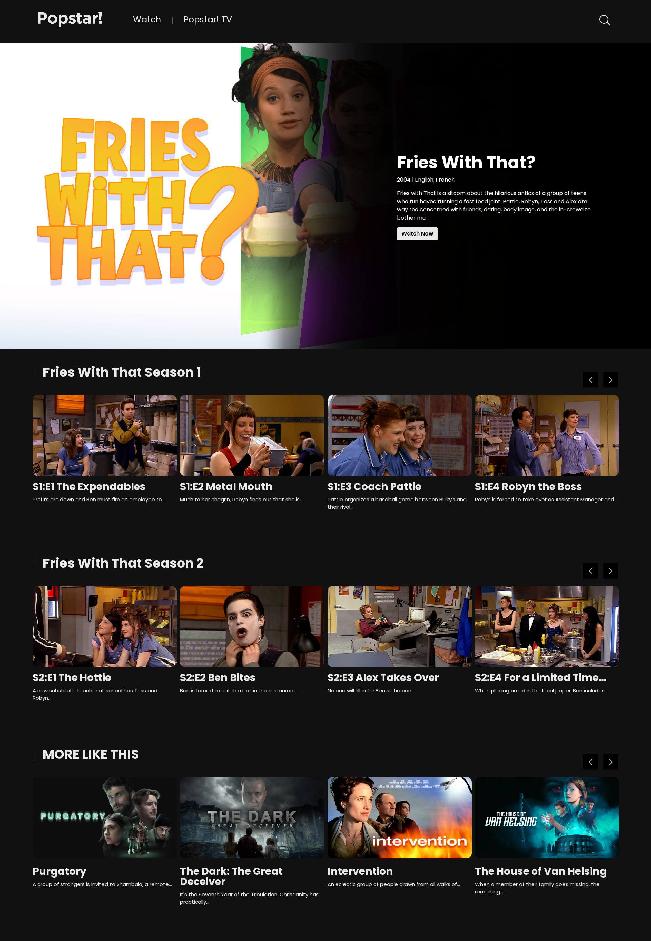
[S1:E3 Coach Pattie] (400, 435)
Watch (147, 19)
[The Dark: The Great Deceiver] (252, 817)
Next (610, 380)
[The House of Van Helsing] (547, 817)
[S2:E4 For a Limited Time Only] (547, 626)
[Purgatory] (105, 817)
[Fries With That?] (85, 19)
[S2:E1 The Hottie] (105, 626)
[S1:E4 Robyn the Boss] (547, 435)
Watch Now (417, 234)
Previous (590, 380)
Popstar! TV (207, 19)
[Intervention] (400, 817)
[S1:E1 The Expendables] (105, 435)
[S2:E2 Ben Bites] (252, 626)
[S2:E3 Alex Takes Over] (400, 626)
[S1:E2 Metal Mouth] (252, 435)
